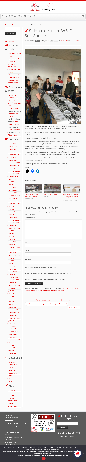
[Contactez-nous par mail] (32, 16)
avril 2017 (12, 348)
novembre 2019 (14, 280)
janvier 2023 (13, 193)
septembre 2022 (14, 204)
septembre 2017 (14, 340)
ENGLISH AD (12, 370)
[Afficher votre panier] (82, 15)
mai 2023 (12, 185)
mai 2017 (11, 345)
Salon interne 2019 (50, 194)
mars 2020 (12, 269)
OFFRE (11, 376)
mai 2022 (12, 209)
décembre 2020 (14, 247)
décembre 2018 (14, 310)
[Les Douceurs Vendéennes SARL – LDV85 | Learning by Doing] (43, 7)
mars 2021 (12, 239)
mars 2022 (12, 215)
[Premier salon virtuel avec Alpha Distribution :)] (71, 188)
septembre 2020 (14, 255)
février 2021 (12, 242)
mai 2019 (11, 296)
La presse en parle (15, 373)
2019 (51, 41)
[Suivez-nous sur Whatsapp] (35, 16)
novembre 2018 (14, 313)
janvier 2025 (13, 160)
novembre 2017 (14, 334)
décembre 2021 (14, 220)
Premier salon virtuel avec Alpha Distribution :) (71, 196)
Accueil (7, 25)
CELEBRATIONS (13, 365)
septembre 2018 (14, 318)
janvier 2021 (12, 245)
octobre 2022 (13, 201)
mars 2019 (12, 302)
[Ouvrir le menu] (76, 16)
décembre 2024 (14, 163)
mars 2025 (12, 157)
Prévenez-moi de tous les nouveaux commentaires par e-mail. (48, 274)
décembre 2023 (14, 171)
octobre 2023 (13, 177)
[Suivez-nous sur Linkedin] (25, 16)
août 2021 (12, 231)
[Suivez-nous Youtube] (16, 16)
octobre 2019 (13, 283)
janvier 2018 (12, 329)
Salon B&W (74, 307)
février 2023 (13, 190)
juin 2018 (11, 321)
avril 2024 (12, 168)
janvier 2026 (13, 149)
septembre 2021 (14, 228)
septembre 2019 (14, 285)
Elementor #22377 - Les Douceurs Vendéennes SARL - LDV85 (14, 100)
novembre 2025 (14, 155)
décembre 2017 (14, 332)
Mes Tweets (9, 41)
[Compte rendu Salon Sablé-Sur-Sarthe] (33, 188)
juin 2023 (12, 182)
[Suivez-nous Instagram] (12, 16)
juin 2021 (11, 236)
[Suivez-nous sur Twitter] (7, 16)
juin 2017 (11, 343)
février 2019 (12, 304)
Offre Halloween (14, 130)
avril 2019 (12, 299)
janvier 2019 (12, 307)
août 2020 (12, 258)
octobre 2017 (13, 337)
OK (44, 459)
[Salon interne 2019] (52, 188)
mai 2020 (12, 264)
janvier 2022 (13, 217)
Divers (14, 25)
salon (55, 41)
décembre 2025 (14, 152)
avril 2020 (12, 266)
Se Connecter (9, 420)
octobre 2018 (13, 315)
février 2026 (13, 147)
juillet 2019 (12, 291)
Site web (28, 259)
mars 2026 (12, 144)
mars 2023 (12, 187)
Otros (10, 381)
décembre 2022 (14, 196)
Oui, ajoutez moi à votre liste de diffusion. (41, 268)
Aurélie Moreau (74, 41)
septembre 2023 (14, 179)
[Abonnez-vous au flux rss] (3, 16)
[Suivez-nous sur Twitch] (19, 16)
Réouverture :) (13, 135)
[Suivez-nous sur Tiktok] (22, 16)
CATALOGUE (13, 362)
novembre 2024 (14, 166)
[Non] (83, 453)
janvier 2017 (12, 353)
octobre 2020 (13, 253)
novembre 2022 (14, 198)
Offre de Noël (13, 108)
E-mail (27, 251)
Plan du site (8, 415)
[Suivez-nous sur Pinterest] (28, 16)
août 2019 (12, 288)
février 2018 (12, 326)
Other (10, 379)
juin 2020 (12, 261)
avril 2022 (12, 212)
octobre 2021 (13, 225)
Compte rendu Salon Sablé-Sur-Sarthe (32, 195)
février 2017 (12, 351)
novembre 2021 (14, 223)
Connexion (12, 390)
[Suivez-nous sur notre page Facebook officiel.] (10, 16)
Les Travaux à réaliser (11, 417)
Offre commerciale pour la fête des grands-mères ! (47, 304)
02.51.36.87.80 (9, 440)
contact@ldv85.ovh (10, 442)
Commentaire (30, 218)
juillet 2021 (12, 234)
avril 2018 (12, 323)
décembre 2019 (14, 277)
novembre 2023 (14, 174)
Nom (27, 242)
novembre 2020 (14, 250)
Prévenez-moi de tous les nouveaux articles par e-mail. (45, 279)
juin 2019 (11, 294)
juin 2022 (12, 206)
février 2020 (13, 272)
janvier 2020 (13, 274)
